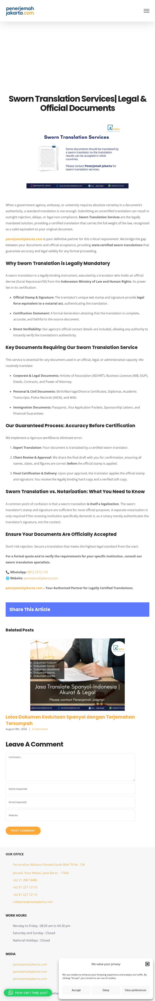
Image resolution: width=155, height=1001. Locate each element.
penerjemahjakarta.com (24, 239)
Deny (106, 990)
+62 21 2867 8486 (25, 880)
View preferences (135, 990)
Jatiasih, (19, 873)
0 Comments (40, 729)
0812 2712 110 (37, 572)
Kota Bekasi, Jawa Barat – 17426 (47, 873)
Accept (76, 990)
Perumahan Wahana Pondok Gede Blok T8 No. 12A (49, 865)
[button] (147, 964)
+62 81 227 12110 (25, 887)
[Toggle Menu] (147, 10)
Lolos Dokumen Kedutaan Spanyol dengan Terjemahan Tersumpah (77, 674)
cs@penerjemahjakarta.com (33, 902)
